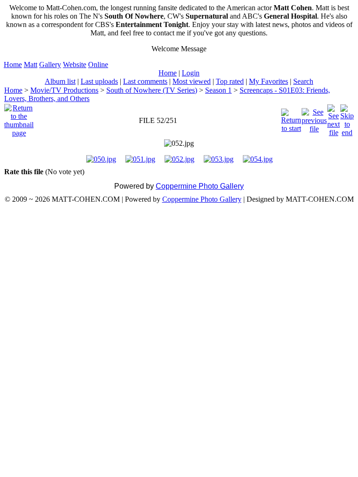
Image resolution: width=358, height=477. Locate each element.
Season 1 (218, 90)
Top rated (230, 81)
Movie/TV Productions (64, 90)
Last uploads (99, 81)
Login (191, 73)
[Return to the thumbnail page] (19, 118)
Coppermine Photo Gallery (200, 186)
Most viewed (191, 81)
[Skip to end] (347, 118)
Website (74, 64)
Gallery (50, 64)
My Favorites (268, 81)
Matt (30, 64)
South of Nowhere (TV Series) (151, 90)
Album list (60, 81)
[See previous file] (314, 118)
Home (13, 64)
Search (303, 81)
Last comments (145, 81)
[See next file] (333, 118)
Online (98, 64)
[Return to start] (291, 118)
